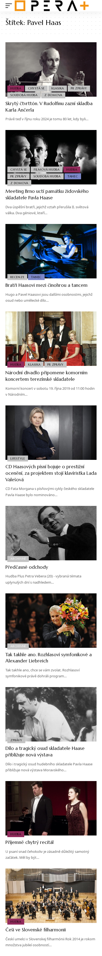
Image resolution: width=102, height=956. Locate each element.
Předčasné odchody (26, 567)
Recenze (17, 277)
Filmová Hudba (47, 169)
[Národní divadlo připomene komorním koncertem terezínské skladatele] (51, 338)
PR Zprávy (79, 88)
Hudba (15, 88)
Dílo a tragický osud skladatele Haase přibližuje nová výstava (45, 751)
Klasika (57, 88)
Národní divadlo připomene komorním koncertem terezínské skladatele (46, 376)
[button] (10, 5)
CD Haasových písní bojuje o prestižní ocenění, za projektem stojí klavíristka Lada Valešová (51, 473)
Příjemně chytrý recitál (29, 842)
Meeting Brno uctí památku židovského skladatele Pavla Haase (47, 194)
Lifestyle (17, 458)
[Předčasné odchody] (51, 533)
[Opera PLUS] (52, 5)
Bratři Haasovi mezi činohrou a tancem (46, 285)
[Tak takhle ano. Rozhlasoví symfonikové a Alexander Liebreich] (51, 620)
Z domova (53, 95)
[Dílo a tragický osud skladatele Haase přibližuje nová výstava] (51, 714)
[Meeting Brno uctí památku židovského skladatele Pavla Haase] (51, 157)
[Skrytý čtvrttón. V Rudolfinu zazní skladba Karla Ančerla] (51, 69)
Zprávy (16, 740)
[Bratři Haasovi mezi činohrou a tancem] (51, 251)
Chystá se (36, 88)
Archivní (18, 559)
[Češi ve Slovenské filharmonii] (51, 896)
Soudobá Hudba (24, 95)
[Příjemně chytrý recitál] (51, 808)
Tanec (72, 176)
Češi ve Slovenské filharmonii (35, 930)
